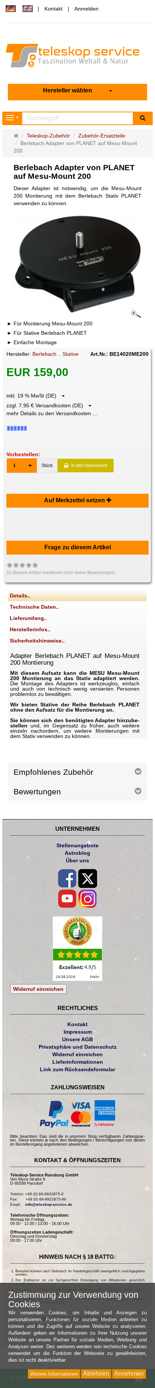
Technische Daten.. (34, 607)
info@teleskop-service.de (48, 1204)
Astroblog (77, 853)
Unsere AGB (77, 1039)
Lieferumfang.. (28, 618)
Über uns (77, 860)
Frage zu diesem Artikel (77, 547)
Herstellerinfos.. (30, 629)
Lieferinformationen (77, 1062)
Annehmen (129, 1373)
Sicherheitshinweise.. (37, 641)
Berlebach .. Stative (55, 354)
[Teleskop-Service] (77, 57)
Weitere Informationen (54, 1374)
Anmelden (86, 9)
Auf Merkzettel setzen (75, 500)
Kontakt (53, 9)
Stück (47, 465)
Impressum (78, 1032)
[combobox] (77, 91)
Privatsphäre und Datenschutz (78, 1047)
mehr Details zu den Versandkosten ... (51, 413)
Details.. (20, 596)
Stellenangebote (77, 845)
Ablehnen (96, 1373)
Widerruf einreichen (38, 989)
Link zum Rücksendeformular (77, 1069)
